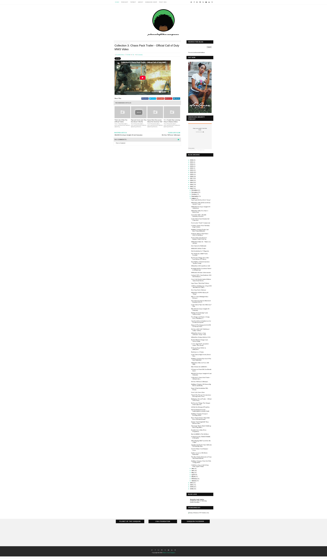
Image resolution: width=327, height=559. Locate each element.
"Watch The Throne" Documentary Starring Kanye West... (201, 395)
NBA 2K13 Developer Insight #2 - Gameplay (200, 309)
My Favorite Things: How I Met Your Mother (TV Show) (200, 258)
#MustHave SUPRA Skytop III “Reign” (199, 293)
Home (117, 2)
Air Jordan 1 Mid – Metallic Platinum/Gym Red (198, 215)
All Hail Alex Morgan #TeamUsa (200, 407)
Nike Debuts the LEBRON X (199, 367)
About (140, 2)
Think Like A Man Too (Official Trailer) (121, 120)
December (195, 190)
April (193, 474)
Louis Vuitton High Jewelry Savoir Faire (201, 355)
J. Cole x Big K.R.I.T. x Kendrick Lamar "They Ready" (200, 344)
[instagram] (200, 2)
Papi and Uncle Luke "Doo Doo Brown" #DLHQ (139, 120)
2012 (191, 188)
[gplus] (197, 2)
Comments (139, 54)
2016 (191, 180)
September (195, 196)
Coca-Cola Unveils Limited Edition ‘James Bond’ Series (201, 279)
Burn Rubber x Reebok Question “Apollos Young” (200, 262)
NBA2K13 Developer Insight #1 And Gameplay (201, 374)
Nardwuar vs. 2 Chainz (197, 352)
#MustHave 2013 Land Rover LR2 (200, 266)
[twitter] (191, 2)
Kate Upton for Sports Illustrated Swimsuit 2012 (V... (201, 301)
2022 (191, 168)
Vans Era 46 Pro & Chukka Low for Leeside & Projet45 (201, 321)
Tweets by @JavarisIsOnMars (196, 52)
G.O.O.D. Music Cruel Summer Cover (199, 449)
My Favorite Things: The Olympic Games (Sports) (200, 403)
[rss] (203, 2)
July (193, 468)
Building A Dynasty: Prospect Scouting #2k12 (199, 414)
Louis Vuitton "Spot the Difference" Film (201, 305)
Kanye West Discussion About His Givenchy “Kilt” (154, 120)
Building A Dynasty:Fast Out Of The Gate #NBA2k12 (201, 359)
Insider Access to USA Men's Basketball (199, 453)
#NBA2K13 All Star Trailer (198, 248)
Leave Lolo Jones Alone (198, 392)
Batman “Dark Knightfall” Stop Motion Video (200, 422)
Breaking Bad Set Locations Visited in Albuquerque (201, 269)
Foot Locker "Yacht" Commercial (200, 223)
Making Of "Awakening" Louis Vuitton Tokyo (199, 313)
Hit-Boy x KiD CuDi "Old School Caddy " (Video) (200, 329)
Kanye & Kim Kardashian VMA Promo (199, 388)
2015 (191, 182)
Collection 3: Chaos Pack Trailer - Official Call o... (201, 378)
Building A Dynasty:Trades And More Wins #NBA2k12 (199, 230)
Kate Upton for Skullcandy (198, 246)
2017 (191, 178)
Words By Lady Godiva (197, 499)
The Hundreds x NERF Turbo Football (199, 254)
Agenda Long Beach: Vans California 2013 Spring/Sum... (201, 445)
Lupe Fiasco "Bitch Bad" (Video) (200, 283)
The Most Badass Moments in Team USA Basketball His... (201, 457)
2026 (191, 160)
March (194, 476)
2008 (191, 489)
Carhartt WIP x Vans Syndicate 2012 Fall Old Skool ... (201, 275)
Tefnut (133, 2)
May (193, 472)
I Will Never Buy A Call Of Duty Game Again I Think (200, 465)
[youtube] (209, 2)
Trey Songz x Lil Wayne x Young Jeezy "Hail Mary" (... (200, 317)
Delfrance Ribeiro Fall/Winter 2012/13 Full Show (199, 234)
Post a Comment (120, 143)
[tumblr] (212, 2)
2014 (191, 184)
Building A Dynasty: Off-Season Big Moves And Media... (201, 384)
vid (133, 54)
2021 (191, 170)
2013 (191, 186)
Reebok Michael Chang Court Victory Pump (199, 340)
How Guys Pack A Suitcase (198, 290)
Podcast (124, 2)
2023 (191, 166)
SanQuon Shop (151, 2)
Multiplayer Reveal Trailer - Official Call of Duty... (201, 399)
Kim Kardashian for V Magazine (200, 251)
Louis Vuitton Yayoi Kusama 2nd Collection (200, 219)
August (194, 198)
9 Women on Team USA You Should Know (201, 370)
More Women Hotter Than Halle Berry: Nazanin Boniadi (200, 418)
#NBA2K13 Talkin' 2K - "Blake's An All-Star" (201, 242)
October (194, 194)
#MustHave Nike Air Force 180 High (200, 363)
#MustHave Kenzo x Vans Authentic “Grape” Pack (198, 333)
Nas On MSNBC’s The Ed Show (200, 434)
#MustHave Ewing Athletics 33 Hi (200, 337)
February (194, 478)
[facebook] (194, 2)
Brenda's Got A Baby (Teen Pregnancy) (198, 430)
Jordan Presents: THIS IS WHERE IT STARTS (200, 437)
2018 (191, 176)
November (195, 192)
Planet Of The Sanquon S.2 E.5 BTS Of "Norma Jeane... (201, 325)
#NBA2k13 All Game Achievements (201, 272)
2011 (191, 483)
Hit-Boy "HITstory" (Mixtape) (199, 381)
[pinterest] (175, 550)
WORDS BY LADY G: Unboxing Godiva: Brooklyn (198, 501)
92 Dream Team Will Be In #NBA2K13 (198, 348)
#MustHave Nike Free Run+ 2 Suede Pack (199, 211)
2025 (191, 162)
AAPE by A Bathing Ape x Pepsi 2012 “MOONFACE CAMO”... (201, 286)
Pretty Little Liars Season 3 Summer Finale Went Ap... (199, 238)
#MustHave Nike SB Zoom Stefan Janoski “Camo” (200, 203)
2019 (191, 174)
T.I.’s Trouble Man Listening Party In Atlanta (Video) (172, 120)
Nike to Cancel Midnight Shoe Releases (199, 297)
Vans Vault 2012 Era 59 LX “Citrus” (201, 200)
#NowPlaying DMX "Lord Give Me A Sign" (201, 441)
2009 (192, 487)
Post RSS (163, 2)
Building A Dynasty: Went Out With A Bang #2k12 (201, 461)
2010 (191, 485)
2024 (191, 164)
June (193, 470)
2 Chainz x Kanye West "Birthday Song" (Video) (200, 226)
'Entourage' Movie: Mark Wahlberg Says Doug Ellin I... (201, 426)
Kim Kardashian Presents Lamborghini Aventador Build (200, 410)
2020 (191, 172)
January (194, 480)
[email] (206, 2)
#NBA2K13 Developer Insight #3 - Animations (201, 207)
